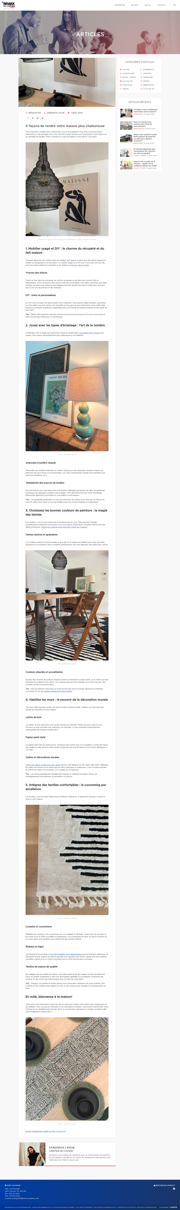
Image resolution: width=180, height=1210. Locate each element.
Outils (148, 5)
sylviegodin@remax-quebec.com (25, 1198)
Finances (147, 73)
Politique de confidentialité (105, 1207)
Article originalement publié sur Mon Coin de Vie (46, 1131)
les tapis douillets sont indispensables (66, 954)
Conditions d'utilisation (126, 1207)
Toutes (125, 69)
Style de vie (148, 89)
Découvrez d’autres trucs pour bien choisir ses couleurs (64, 527)
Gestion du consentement (147, 1207)
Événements (148, 69)
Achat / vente (129, 77)
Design (125, 89)
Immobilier (148, 77)
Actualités (127, 81)
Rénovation (34, 113)
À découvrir (128, 73)
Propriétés (120, 5)
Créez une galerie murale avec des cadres (43, 765)
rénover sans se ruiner (80, 265)
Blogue (134, 5)
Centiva (173, 1207)
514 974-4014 (14, 1196)
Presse (146, 81)
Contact (161, 5)
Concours (127, 85)
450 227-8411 (14, 1193)
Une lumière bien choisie (89, 333)
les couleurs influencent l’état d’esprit (56, 691)
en (175, 5)
